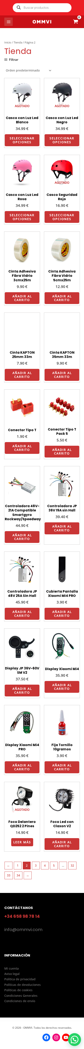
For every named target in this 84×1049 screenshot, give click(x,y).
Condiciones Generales (20, 996)
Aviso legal (12, 974)
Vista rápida (22, 110)
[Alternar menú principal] (8, 22)
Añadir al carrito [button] (22, 298)
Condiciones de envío (19, 1001)
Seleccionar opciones (22, 140)
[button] (74, 1039)
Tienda (18, 42)
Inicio (7, 42)
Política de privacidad (20, 979)
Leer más (22, 842)
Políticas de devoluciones (22, 985)
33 (8, 875)
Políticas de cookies (18, 990)
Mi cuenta (11, 968)
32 (72, 865)
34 (18, 875)
